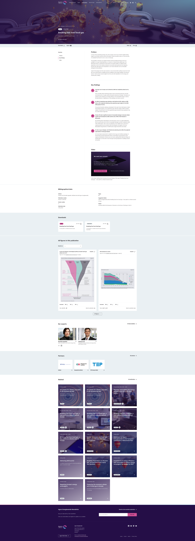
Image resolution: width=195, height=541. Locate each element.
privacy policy (111, 164)
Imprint (129, 536)
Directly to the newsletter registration (127, 509)
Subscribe (132, 514)
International (99, 2)
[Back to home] (64, 527)
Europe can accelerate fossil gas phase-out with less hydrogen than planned (97, 439)
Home (59, 26)
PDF (76, 304)
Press (119, 2)
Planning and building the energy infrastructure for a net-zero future (124, 391)
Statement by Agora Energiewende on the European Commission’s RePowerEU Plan (124, 439)
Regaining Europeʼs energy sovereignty (68, 485)
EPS (70, 304)
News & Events (72, 2)
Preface (60, 55)
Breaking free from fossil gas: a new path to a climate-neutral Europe (70, 415)
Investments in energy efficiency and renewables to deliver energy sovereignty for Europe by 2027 (124, 462)
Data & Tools (91, 2)
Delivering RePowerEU (67, 461)
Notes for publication (90, 308)
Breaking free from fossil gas (71, 254)
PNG (65, 304)
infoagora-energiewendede (81, 536)
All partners (132, 355)
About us (114, 2)
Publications (84, 2)
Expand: (91, 251)
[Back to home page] (62, 2)
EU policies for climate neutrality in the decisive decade (70, 390)
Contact (127, 2)
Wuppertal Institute (78, 370)
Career (121, 536)
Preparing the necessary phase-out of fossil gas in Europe (97, 485)
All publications (131, 379)
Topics (79, 2)
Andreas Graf (81, 341)
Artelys (59, 370)
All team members (131, 323)
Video (60, 60)
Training (122, 2)
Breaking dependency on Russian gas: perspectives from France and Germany (97, 462)
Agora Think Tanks (63, 535)
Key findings (62, 57)
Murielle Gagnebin (62, 341)
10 (121, 253)
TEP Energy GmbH (94, 370)
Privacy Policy (134, 536)
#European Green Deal (62, 39)
